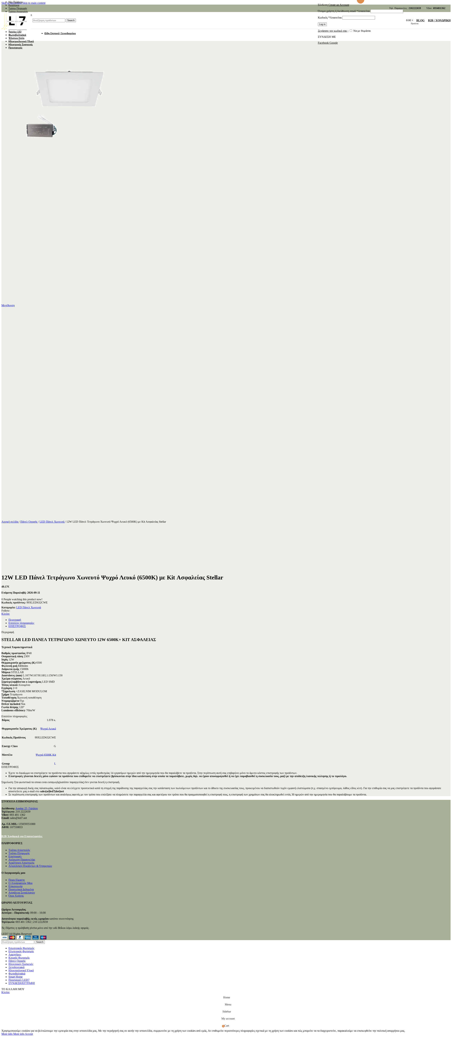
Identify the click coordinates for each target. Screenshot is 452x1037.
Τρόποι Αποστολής (19, 850)
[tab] (14, 619)
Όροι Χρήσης (16, 895)
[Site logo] (16, 29)
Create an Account (338, 4)
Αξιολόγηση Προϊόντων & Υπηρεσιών (30, 865)
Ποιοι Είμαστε (16, 879)
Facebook (323, 42)
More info (12, 1033)
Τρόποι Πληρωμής (19, 853)
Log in (322, 24)
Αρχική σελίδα (10, 521)
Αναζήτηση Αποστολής (21, 862)
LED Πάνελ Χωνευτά (52, 521)
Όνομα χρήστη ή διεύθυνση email (344, 11)
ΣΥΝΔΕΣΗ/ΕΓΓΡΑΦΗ (21, 983)
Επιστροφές (15, 856)
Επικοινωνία (15, 886)
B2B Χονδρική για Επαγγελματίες (21, 836)
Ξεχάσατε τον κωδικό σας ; (333, 30)
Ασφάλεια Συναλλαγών (21, 892)
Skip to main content (33, 2)
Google (333, 42)
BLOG (420, 20)
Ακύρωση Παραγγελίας (21, 859)
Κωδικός (330, 17)
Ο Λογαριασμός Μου (20, 883)
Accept (29, 1033)
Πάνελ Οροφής (29, 521)
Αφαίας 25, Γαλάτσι (26, 808)
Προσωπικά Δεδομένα (21, 889)
